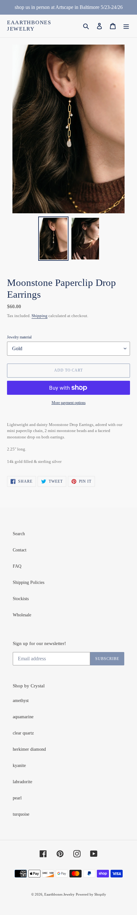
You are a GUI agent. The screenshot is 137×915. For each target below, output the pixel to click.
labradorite (22, 781)
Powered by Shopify (91, 894)
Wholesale (22, 615)
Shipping (39, 315)
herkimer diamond (29, 749)
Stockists (21, 598)
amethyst (21, 700)
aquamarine (23, 716)
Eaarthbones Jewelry (29, 25)
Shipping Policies (28, 582)
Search (19, 533)
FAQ (17, 566)
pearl (17, 798)
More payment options (69, 403)
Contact (19, 550)
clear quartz (23, 733)
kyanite (19, 765)
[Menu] (126, 26)
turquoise (21, 814)
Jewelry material (19, 337)
